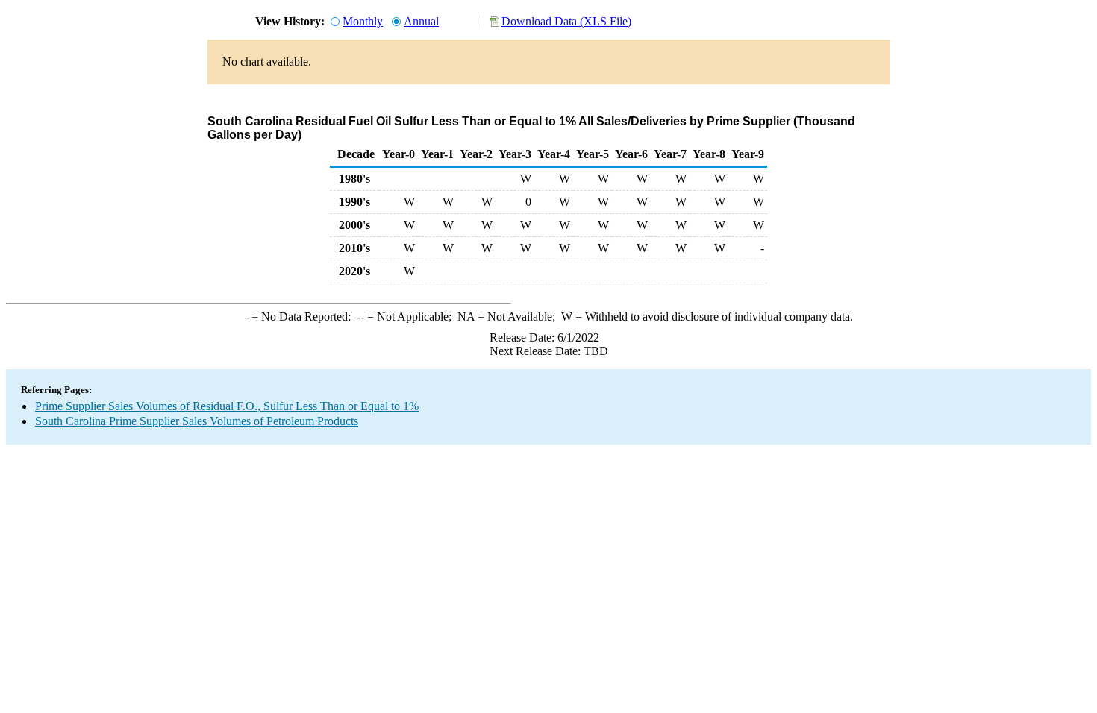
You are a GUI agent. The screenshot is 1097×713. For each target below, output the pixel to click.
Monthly (363, 21)
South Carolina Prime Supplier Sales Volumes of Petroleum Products (196, 421)
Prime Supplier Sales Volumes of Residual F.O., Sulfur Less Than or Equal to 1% (227, 406)
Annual (421, 21)
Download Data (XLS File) (566, 21)
